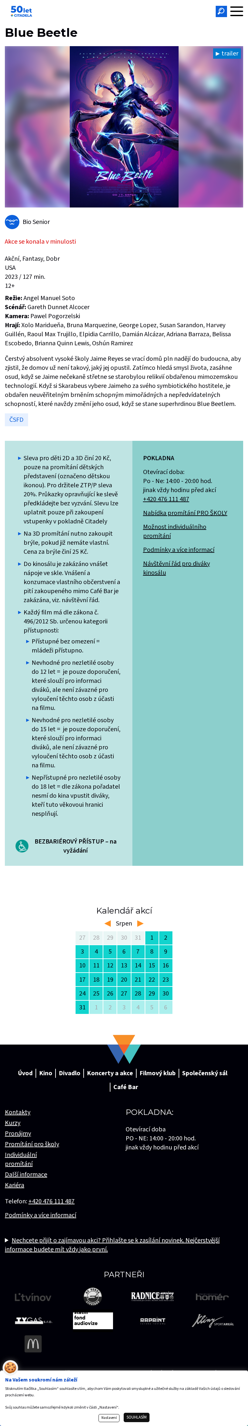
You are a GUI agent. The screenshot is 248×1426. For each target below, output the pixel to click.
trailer (230, 53)
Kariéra (14, 1185)
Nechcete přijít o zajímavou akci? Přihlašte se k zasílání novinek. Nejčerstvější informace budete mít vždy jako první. (112, 1245)
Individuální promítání (21, 1159)
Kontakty (17, 1112)
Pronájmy (18, 1133)
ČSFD (16, 419)
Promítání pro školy (32, 1144)
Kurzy (12, 1123)
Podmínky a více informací (178, 549)
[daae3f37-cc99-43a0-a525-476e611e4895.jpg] (124, 126)
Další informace (26, 1174)
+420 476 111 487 (166, 499)
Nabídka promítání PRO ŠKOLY (185, 513)
